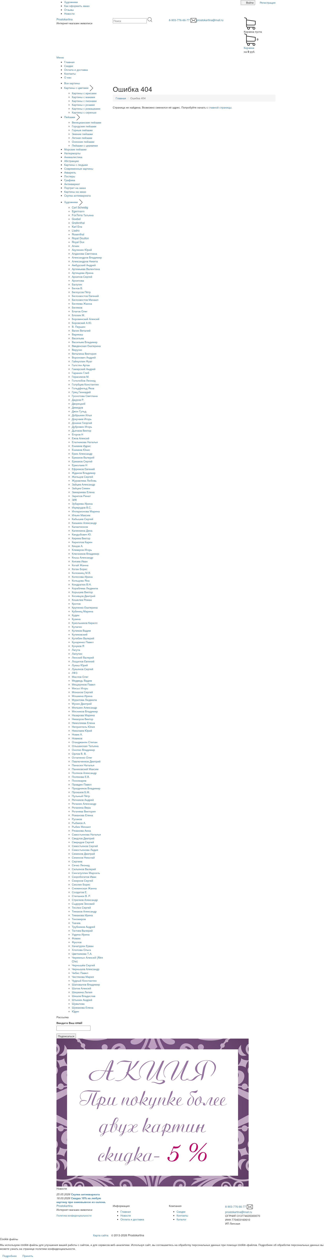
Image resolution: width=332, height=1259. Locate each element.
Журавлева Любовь (84, 480)
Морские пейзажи (75, 149)
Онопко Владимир (83, 750)
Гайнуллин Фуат (82, 361)
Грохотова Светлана (85, 396)
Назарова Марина (83, 715)
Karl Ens (77, 226)
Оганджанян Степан (84, 742)
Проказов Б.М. (81, 792)
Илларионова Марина (86, 511)
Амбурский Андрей (84, 265)
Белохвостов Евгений (85, 296)
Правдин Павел (81, 784)
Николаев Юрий (82, 730)
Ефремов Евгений (83, 469)
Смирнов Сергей (82, 880)
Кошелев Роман (82, 600)
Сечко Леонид (81, 865)
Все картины (72, 83)
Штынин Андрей (82, 1000)
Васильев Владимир (84, 342)
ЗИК (74, 500)
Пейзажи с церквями (85, 145)
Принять (27, 1256)
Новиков (77, 738)
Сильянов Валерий (84, 869)
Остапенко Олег (82, 757)
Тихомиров (79, 919)
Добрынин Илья (82, 415)
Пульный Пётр (81, 796)
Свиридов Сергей (83, 842)
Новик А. (77, 734)
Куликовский (79, 634)
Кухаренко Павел (83, 642)
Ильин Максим (81, 515)
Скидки (68, 66)
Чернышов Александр (85, 969)
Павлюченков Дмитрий (86, 761)
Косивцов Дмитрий (83, 596)
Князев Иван (80, 561)
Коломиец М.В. (81, 573)
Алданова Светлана (84, 253)
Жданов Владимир (83, 473)
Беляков (77, 307)
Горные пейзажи (82, 130)
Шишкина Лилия (82, 992)
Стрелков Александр (85, 900)
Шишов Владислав (83, 996)
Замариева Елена (83, 492)
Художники (71, 2)
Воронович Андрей (84, 357)
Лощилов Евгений (83, 661)
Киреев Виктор (81, 538)
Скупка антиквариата (77, 195)
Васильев (78, 338)
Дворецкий (78, 403)
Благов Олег (79, 311)
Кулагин (77, 627)
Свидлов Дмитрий (83, 838)
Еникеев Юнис (81, 450)
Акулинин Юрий (82, 250)
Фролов (76, 942)
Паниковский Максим (85, 769)
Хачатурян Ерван (83, 946)
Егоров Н (77, 434)
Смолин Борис (81, 884)
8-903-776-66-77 (179, 20)
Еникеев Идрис (81, 446)
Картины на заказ (75, 191)
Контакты (70, 73)
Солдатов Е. (79, 892)
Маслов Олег (80, 677)
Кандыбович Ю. (81, 534)
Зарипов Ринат (81, 496)
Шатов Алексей (81, 988)
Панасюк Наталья (83, 765)
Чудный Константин (84, 980)
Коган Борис (79, 569)
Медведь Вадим (82, 680)
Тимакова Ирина (82, 915)
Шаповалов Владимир (86, 984)
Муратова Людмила (84, 700)
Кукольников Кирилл (84, 623)
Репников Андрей (83, 800)
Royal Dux (78, 242)
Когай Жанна (80, 565)
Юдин (75, 1011)
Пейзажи (69, 117)
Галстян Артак (81, 365)
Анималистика (73, 157)
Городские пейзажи (84, 126)
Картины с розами (83, 105)
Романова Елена (82, 815)
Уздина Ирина (81, 934)
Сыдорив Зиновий (83, 903)
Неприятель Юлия (83, 727)
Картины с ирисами (84, 93)
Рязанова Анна (81, 830)
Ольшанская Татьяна (85, 746)
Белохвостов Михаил (85, 300)
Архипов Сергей (82, 276)
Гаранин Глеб (80, 373)
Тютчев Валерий (82, 930)
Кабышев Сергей (82, 519)
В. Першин (78, 327)
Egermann (78, 211)
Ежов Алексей (80, 438)
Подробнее (9, 1256)
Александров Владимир (87, 257)
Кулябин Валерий (83, 638)
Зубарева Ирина (82, 503)
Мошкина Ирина (82, 696)
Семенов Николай (83, 857)
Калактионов (80, 527)
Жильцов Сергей (82, 477)
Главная (69, 62)
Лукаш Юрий (80, 665)
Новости (69, 13)
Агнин (75, 246)
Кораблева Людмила (85, 588)
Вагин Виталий (81, 330)
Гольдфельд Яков (83, 388)
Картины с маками (83, 97)
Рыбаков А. (79, 823)
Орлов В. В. (79, 753)
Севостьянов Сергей (85, 846)
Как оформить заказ (76, 6)
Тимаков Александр (84, 911)
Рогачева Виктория (84, 811)
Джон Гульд (79, 411)
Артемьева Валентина (86, 269)
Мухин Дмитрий (82, 703)
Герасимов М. (80, 377)
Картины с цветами (76, 88)
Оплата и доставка (76, 70)
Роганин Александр (84, 803)
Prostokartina (64, 19)
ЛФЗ (74, 673)
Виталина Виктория (84, 353)
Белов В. (77, 288)
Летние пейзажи (82, 138)
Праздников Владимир (86, 788)
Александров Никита (85, 261)
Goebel (76, 219)
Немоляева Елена (83, 723)
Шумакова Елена (82, 1007)
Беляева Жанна (82, 303)
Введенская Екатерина (86, 346)
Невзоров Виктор (82, 719)
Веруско (77, 350)
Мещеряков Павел (83, 684)
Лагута (76, 650)
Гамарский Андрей (83, 369)
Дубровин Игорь (82, 427)
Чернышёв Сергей (83, 965)
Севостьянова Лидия (85, 850)
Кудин (75, 615)
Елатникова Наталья (85, 442)
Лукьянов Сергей (82, 669)
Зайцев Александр (83, 484)
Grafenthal (78, 223)
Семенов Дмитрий (83, 853)
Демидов (77, 407)
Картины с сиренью (84, 112)
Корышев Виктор (82, 592)
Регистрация (267, 2)
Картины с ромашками (86, 108)
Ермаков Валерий (83, 457)
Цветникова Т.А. (82, 954)
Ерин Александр (82, 453)
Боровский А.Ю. (82, 323)
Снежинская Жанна (84, 888)
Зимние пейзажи (82, 134)
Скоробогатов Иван (84, 877)
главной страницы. (220, 107)
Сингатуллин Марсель (86, 873)
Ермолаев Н (79, 465)
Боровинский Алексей (85, 319)
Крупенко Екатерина (85, 607)
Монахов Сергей (82, 692)
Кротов (76, 603)
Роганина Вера (81, 807)
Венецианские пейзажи (86, 122)
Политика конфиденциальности (73, 1215)
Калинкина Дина (82, 530)
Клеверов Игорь (82, 550)
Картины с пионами (84, 101)
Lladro (76, 230)
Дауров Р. (78, 400)
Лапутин (77, 653)
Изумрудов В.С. (81, 507)
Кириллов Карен (82, 542)
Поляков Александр (84, 773)
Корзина (249, 48)
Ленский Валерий (83, 657)
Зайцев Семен (81, 488)
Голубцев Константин (85, 384)
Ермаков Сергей (82, 461)
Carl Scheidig (80, 207)
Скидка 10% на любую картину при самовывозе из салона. (81, 1200)
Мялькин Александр (84, 707)
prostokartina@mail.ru (210, 20)
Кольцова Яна (81, 580)
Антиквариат (72, 184)
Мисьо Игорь (80, 688)
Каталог (181, 1219)
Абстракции (71, 161)
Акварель (70, 172)
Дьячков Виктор (81, 430)
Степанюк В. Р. (81, 896)
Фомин (76, 938)
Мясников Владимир (85, 711)
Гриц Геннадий (81, 392)
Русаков (77, 819)
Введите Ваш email (69, 1023)
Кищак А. (77, 546)
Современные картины (78, 168)
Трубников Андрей (83, 927)
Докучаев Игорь (81, 419)
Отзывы (69, 10)
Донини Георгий (82, 423)
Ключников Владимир (85, 553)
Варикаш (77, 334)
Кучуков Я (78, 646)
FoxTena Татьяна (83, 215)
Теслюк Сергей (81, 907)
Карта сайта (100, 1235)
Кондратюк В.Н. (81, 584)
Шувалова (78, 1004)
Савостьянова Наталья (86, 834)
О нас (67, 77)
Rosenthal (78, 234)
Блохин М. (78, 315)
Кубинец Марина (82, 611)
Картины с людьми (76, 165)
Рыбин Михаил (81, 827)
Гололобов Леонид (83, 380)
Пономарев (79, 780)
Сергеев (77, 861)
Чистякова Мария (83, 977)
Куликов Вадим (81, 630)
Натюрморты (72, 153)
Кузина (76, 619)
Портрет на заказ (75, 188)
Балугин (77, 284)
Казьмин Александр (84, 523)
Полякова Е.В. (81, 777)
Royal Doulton (80, 238)
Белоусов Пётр (81, 292)
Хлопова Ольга (81, 950)
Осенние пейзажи (83, 141)
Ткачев (76, 923)
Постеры (69, 176)
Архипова (78, 280)
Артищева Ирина (82, 273)
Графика (69, 180)
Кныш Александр (82, 557)
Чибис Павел (80, 973)
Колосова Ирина (82, 577)
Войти (249, 2)
